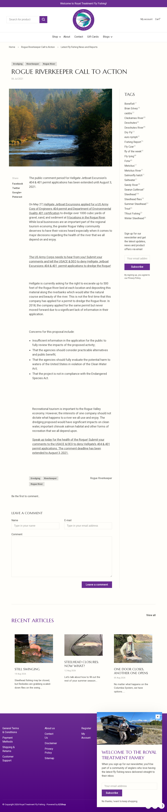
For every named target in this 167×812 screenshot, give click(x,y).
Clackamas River (134, 118)
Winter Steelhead (135, 218)
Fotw (128, 161)
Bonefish (130, 103)
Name (14, 520)
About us (50, 728)
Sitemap (49, 758)
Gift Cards (93, 36)
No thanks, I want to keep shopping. (120, 801)
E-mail (67, 520)
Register (86, 728)
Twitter (16, 188)
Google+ (17, 192)
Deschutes (131, 122)
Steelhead (131, 194)
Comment (16, 534)
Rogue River (49, 64)
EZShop (62, 804)
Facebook (17, 183)
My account (146, 19)
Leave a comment (97, 584)
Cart (157, 19)
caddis (129, 113)
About (66, 36)
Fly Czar (130, 146)
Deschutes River (134, 127)
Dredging (18, 64)
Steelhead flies (134, 199)
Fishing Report (133, 142)
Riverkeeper (32, 64)
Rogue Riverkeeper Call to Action (38, 47)
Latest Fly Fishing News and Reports (79, 47)
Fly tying (130, 156)
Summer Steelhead (136, 204)
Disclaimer (51, 743)
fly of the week (133, 151)
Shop (55, 36)
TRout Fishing (133, 213)
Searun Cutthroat (134, 189)
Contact (78, 36)
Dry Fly (129, 132)
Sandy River (132, 184)
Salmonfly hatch (134, 175)
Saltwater (130, 180)
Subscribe (137, 266)
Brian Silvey (132, 108)
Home (12, 47)
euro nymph (132, 137)
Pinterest (17, 197)
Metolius (130, 165)
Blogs (106, 36)
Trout (128, 208)
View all (151, 615)
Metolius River (133, 170)
